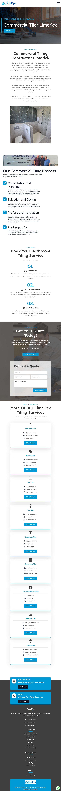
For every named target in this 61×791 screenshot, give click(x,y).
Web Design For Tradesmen (30, 789)
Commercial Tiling (30, 748)
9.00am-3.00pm (30, 765)
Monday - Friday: (30, 757)
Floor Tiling (30, 745)
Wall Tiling (30, 742)
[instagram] (30, 775)
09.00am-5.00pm (30, 760)
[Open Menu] (58, 3)
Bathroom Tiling (30, 737)
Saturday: (30, 763)
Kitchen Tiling (30, 739)
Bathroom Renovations (30, 734)
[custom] (34, 775)
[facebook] (26, 775)
